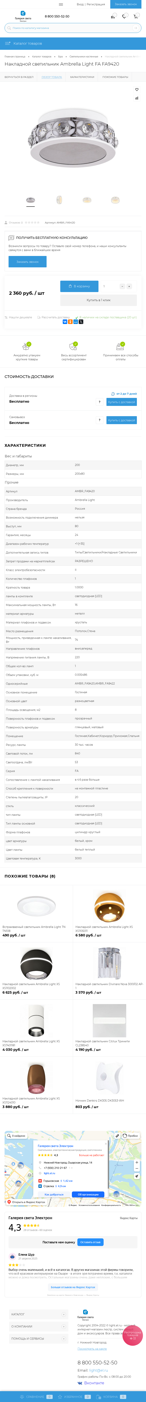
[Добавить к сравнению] (136, 98)
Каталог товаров (27, 43)
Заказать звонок (126, 4)
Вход (80, 4)
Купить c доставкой (121, 402)
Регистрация (96, 4)
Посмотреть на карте (92, 1349)
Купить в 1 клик (98, 300)
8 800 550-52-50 (57, 16)
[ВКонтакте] (65, 321)
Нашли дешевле (20, 317)
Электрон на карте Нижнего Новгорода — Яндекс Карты (73, 1295)
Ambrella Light (85, 500)
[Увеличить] (73, 138)
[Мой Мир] (75, 321)
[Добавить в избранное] (136, 89)
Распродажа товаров (133, 1335)
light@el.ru (98, 1370)
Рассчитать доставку (56, 317)
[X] (81, 321)
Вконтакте (94, 1383)
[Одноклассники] (70, 321)
